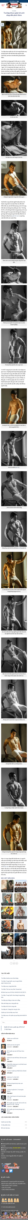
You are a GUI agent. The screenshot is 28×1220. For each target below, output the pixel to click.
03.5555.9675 (17, 1148)
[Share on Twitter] (14, 963)
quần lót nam (15, 216)
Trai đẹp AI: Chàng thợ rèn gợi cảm (10, 1009)
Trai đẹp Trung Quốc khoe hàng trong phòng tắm (13, 996)
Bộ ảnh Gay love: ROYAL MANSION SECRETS (13, 992)
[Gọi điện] (10, 1215)
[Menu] (3, 5)
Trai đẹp (14, 10)
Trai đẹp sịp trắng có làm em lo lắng (10, 1000)
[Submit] (25, 1022)
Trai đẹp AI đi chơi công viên (8, 1006)
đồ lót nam (6, 866)
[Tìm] (26, 5)
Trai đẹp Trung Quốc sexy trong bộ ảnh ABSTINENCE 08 (11, 982)
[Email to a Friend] (17, 963)
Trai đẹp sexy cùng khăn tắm (8, 986)
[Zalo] (17, 1215)
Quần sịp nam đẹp (6, 1122)
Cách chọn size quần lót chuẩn (10, 1210)
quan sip (17, 467)
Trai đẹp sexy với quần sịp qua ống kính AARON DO (14, 1016)
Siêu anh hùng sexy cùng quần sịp (9, 1003)
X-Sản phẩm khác (5, 1125)
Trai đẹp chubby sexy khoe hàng (9, 978)
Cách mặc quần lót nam (8, 1203)
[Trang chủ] (3, 1215)
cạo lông (20, 548)
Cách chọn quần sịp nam (8, 1207)
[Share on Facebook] (11, 963)
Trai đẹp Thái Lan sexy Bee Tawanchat (11, 989)
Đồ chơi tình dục (5, 1128)
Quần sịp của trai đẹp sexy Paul (9, 1012)
